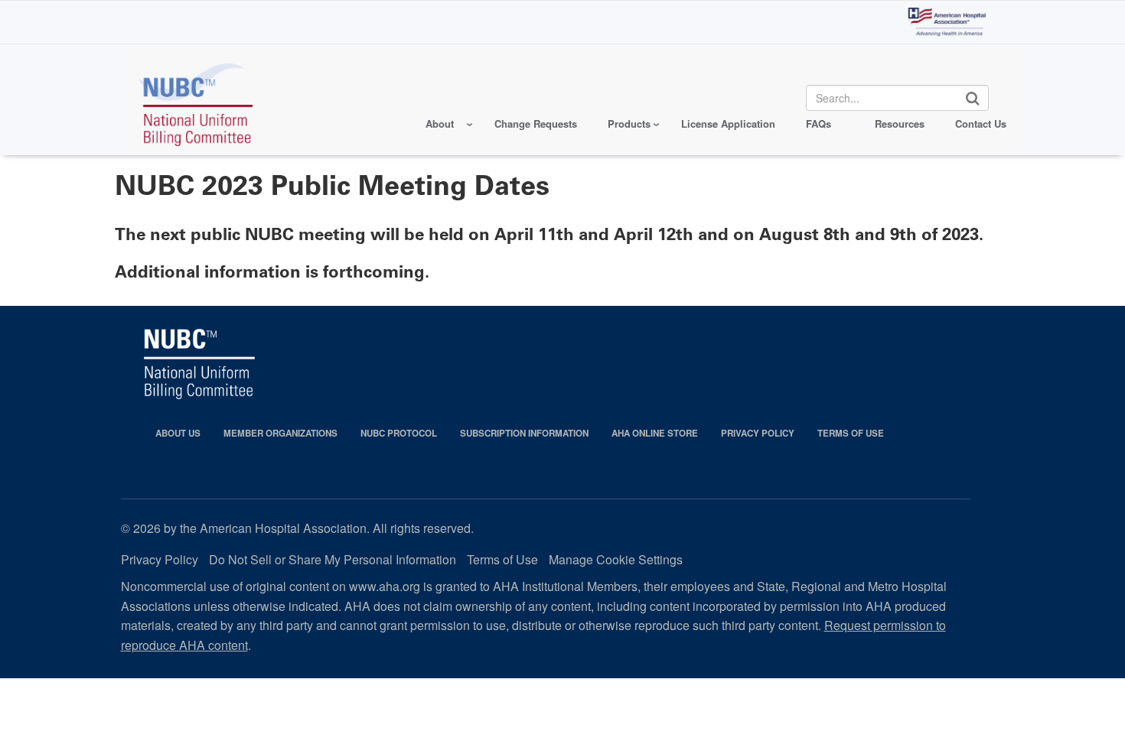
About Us (178, 433)
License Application (728, 123)
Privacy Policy (757, 433)
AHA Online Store (654, 433)
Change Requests (535, 123)
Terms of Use (850, 433)
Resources (899, 123)
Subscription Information (524, 433)
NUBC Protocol (398, 433)
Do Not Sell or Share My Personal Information (332, 559)
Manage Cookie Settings (616, 559)
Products (629, 123)
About (440, 123)
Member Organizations (280, 433)
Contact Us (980, 123)
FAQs (818, 123)
